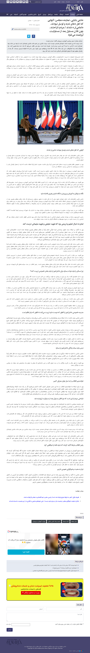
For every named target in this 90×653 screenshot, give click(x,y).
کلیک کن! (26, 552)
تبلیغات (59, 2)
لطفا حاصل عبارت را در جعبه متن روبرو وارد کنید (69, 624)
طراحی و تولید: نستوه (74, 651)
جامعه (56, 14)
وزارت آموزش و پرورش (39, 521)
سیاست (72, 14)
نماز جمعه (74, 521)
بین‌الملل (50, 14)
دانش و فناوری (32, 14)
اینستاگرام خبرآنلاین (20, 1)
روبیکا (8, 1)
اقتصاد (67, 14)
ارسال (9, 630)
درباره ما (63, 2)
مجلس (29, 21)
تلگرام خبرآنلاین (23, 1)
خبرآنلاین (71, 8)
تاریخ (39, 14)
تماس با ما (68, 2)
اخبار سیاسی (37, 21)
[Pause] (47, 553)
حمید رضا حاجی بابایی (54, 521)
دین (11, 14)
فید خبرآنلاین (27, 1)
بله (11, 1)
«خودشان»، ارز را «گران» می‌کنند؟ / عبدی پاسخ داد (65, 568)
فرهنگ (61, 14)
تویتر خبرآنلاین (17, 1)
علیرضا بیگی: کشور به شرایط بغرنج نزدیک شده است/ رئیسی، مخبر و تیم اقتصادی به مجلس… (54, 571)
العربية (78, 2)
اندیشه (16, 14)
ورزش (44, 14)
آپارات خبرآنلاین (14, 1)
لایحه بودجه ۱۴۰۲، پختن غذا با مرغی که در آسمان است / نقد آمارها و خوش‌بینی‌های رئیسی (55, 565)
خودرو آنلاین (23, 14)
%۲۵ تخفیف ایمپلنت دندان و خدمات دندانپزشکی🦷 (30, 586)
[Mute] (50, 553)
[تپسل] (8, 532)
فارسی (82, 2)
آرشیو (55, 2)
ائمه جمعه (66, 521)
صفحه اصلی (79, 14)
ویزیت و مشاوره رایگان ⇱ (30, 592)
